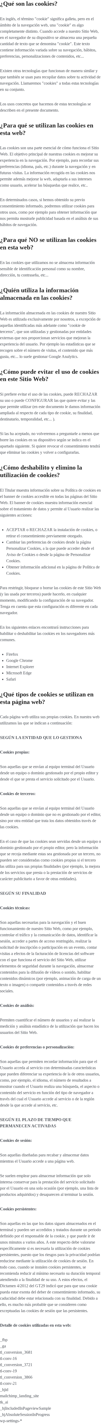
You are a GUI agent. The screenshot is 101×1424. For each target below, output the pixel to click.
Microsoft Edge (19, 673)
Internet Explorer (20, 666)
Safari (11, 679)
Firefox (12, 654)
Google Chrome (19, 660)
